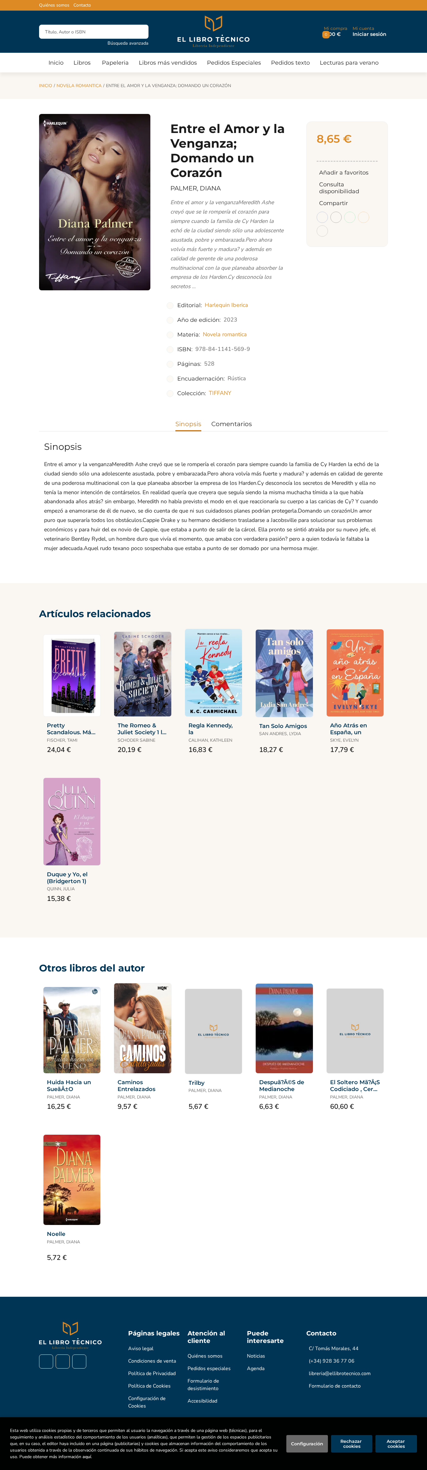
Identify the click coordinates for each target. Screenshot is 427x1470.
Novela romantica (79, 86)
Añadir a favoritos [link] (344, 172)
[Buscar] (138, 32)
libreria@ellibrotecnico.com (340, 1373)
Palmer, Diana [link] (195, 188)
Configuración (307, 1444)
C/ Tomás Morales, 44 (334, 1348)
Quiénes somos (54, 5)
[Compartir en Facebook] (322, 217)
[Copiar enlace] (322, 231)
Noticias (256, 1356)
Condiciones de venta (152, 1361)
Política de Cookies (149, 1386)
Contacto (82, 5)
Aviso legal (140, 1348)
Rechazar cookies (351, 1443)
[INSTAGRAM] (63, 1361)
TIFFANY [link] (220, 393)
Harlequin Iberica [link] (226, 305)
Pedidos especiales (209, 1368)
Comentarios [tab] (231, 424)
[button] (335, 31)
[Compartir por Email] (363, 217)
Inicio (45, 86)
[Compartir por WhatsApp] (349, 217)
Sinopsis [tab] (188, 424)
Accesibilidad (202, 1401)
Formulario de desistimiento (203, 1385)
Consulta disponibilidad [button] (339, 188)
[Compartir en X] (336, 217)
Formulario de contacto (335, 1386)
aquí (87, 1457)
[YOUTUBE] (79, 1361)
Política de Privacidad (152, 1373)
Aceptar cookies (396, 1443)
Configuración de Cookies (147, 1402)
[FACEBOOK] (46, 1361)
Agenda (255, 1368)
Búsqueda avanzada (128, 43)
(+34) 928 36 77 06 (331, 1361)
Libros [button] (82, 62)
